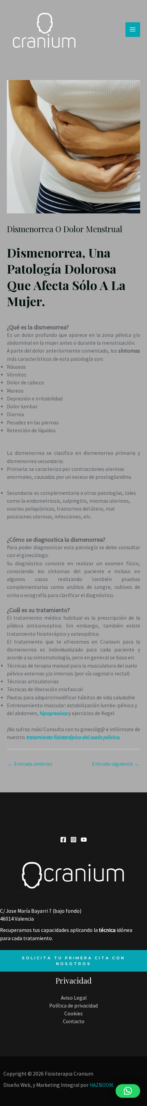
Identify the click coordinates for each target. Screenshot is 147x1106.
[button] (128, 1091)
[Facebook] (63, 840)
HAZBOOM (101, 1085)
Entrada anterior (30, 764)
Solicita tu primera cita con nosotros (73, 961)
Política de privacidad (73, 1005)
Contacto (73, 1021)
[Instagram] (73, 840)
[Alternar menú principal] (132, 29)
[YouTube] (84, 840)
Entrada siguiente (115, 764)
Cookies (73, 1013)
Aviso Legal (73, 998)
